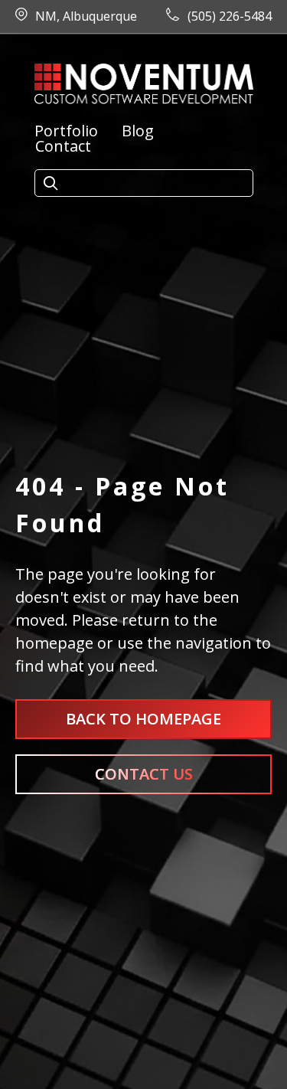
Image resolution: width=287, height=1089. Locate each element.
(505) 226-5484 (230, 16)
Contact (63, 146)
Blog (138, 131)
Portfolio (66, 131)
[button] (50, 183)
